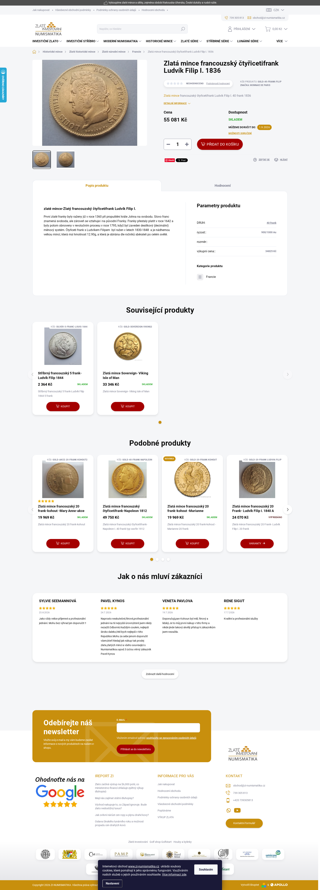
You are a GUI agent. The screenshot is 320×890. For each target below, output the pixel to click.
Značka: (255, 85)
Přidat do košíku (223, 144)
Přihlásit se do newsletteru (136, 749)
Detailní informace (175, 103)
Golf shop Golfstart (161, 841)
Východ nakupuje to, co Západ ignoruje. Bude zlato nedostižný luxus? (121, 806)
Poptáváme (164, 810)
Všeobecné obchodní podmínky (73, 10)
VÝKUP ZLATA (166, 817)
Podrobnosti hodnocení (218, 83)
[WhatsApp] (228, 809)
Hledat (183, 28)
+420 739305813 (243, 800)
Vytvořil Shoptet (250, 884)
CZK (276, 10)
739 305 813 (240, 792)
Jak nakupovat (41, 10)
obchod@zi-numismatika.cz (249, 785)
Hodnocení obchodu (153, 10)
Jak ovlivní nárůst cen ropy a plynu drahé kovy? (122, 815)
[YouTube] (237, 809)
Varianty (255, 543)
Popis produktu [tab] (97, 185)
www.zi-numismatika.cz (143, 866)
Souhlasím (206, 869)
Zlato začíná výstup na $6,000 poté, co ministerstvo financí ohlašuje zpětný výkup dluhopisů (119, 788)
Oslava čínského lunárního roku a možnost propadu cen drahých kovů (119, 823)
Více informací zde (174, 874)
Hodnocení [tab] (223, 185)
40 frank (271, 222)
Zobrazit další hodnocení (160, 674)
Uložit (171, 160)
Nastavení (112, 883)
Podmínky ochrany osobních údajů (116, 10)
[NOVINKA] (192, 479)
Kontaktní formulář (244, 823)
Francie (211, 277)
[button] (160, 422)
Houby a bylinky (183, 841)
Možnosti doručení (240, 133)
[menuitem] (47, 41)
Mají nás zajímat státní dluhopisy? (114, 798)
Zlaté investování (138, 841)
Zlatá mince (171, 95)
